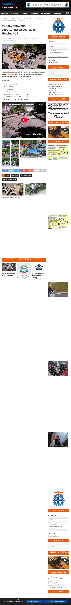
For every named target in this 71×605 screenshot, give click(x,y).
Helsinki (15, 176)
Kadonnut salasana (53, 62)
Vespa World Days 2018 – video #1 (8, 274)
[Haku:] (58, 73)
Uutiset (24, 13)
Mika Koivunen (16, 39)
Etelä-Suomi (26, 39)
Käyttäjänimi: (52, 41)
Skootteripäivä (26, 176)
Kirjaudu (58, 56)
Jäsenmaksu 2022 (53, 90)
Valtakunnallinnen (9, 179)
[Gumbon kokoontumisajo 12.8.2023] (58, 152)
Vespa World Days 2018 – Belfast (23, 277)
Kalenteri (34, 13)
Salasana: (50, 46)
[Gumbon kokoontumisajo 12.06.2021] (58, 368)
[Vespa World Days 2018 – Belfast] (24, 268)
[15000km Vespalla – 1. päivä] (58, 439)
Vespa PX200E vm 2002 (55, 92)
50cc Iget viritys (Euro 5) (55, 94)
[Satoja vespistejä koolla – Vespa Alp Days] (58, 289)
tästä (21, 601)
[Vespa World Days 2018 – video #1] (9, 267)
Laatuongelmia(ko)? (53, 585)
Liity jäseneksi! (45, 13)
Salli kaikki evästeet (34, 601)
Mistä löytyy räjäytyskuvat (55, 84)
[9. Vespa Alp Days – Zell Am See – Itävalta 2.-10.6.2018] (39, 267)
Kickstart (4, 13)
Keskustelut (58, 13)
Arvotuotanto (10, 74)
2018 (8, 176)
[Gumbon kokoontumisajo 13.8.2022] (58, 221)
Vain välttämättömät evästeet (55, 601)
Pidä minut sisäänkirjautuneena (56, 51)
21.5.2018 (6, 39)
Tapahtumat (14, 13)
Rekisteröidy (51, 60)
